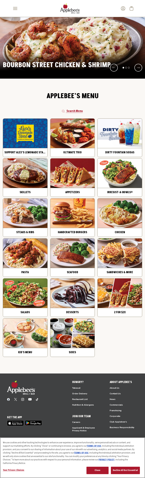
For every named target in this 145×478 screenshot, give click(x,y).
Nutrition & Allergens (83, 404)
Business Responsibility (122, 427)
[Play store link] (33, 422)
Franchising (115, 410)
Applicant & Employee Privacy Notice (83, 429)
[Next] (138, 68)
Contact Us (115, 393)
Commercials (116, 404)
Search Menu (74, 111)
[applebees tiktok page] (37, 399)
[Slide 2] (126, 68)
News (112, 399)
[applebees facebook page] (8, 399)
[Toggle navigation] (15, 8)
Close (97, 470)
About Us (114, 388)
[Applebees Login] (123, 8)
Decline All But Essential (125, 470)
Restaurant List (80, 399)
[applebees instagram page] (22, 399)
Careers (76, 422)
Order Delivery (79, 393)
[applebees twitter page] (15, 399)
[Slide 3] (129, 68)
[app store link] (15, 423)
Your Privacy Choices (13, 470)
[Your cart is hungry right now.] (131, 8)
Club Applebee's (118, 421)
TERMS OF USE (94, 446)
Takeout (76, 388)
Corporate (115, 416)
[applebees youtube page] (30, 399)
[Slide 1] (123, 68)
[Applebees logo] (70, 8)
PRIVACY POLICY (106, 459)
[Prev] (114, 68)
